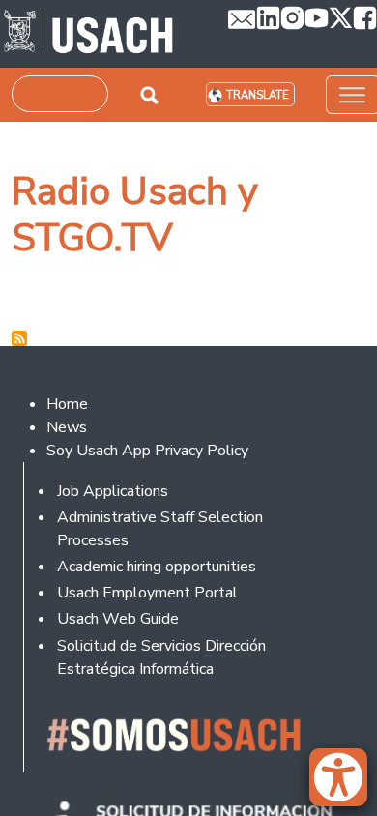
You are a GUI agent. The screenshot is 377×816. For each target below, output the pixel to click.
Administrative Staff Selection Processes (160, 529)
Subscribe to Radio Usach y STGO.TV (19, 338)
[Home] (88, 34)
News (66, 427)
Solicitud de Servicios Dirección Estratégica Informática (161, 657)
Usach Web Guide (118, 618)
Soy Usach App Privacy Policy (147, 450)
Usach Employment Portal (147, 592)
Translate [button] (257, 95)
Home (67, 404)
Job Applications (112, 491)
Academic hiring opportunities (156, 566)
